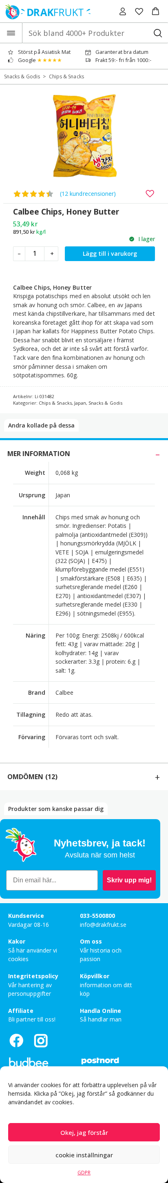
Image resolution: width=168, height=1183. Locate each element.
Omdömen (32, 776)
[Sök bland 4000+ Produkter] (157, 32)
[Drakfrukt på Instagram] (41, 1040)
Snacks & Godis (22, 76)
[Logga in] (123, 11)
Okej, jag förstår (84, 1132)
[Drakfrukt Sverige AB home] (45, 11)
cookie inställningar (84, 1155)
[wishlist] (139, 11)
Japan (80, 403)
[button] (155, 11)
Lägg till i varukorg (110, 253)
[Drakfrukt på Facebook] (16, 1040)
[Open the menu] (11, 32)
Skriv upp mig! (129, 880)
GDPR (84, 1172)
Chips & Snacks (66, 76)
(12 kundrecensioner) (88, 193)
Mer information (38, 453)
